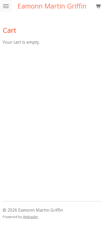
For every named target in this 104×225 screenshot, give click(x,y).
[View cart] (98, 6)
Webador (30, 216)
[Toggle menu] (6, 6)
